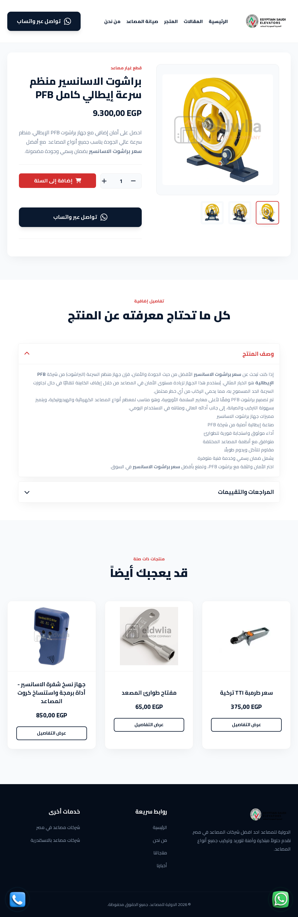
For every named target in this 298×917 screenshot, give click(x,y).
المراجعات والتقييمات (246, 492)
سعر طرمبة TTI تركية (246, 692)
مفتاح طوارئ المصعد (149, 692)
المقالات (193, 21)
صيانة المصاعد (142, 21)
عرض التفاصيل (246, 724)
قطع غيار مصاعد (126, 68)
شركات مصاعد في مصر (58, 827)
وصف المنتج (258, 354)
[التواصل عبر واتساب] (280, 899)
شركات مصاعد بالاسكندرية (55, 840)
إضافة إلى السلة (53, 180)
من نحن (112, 21)
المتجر (171, 21)
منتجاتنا (160, 852)
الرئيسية (218, 21)
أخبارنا (162, 865)
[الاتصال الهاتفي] (17, 899)
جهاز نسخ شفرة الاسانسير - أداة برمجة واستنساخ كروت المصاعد (51, 692)
